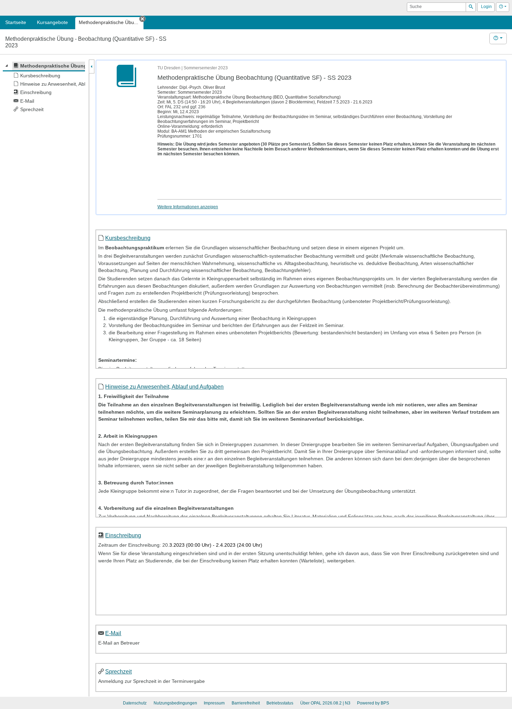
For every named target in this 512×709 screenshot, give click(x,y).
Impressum (214, 703)
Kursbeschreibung (127, 238)
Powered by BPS (373, 703)
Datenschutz (135, 703)
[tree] (44, 88)
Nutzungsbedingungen (175, 703)
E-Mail (113, 633)
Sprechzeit (118, 671)
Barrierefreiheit (246, 703)
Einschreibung (123, 535)
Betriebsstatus (279, 703)
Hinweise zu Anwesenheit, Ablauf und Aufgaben (164, 386)
